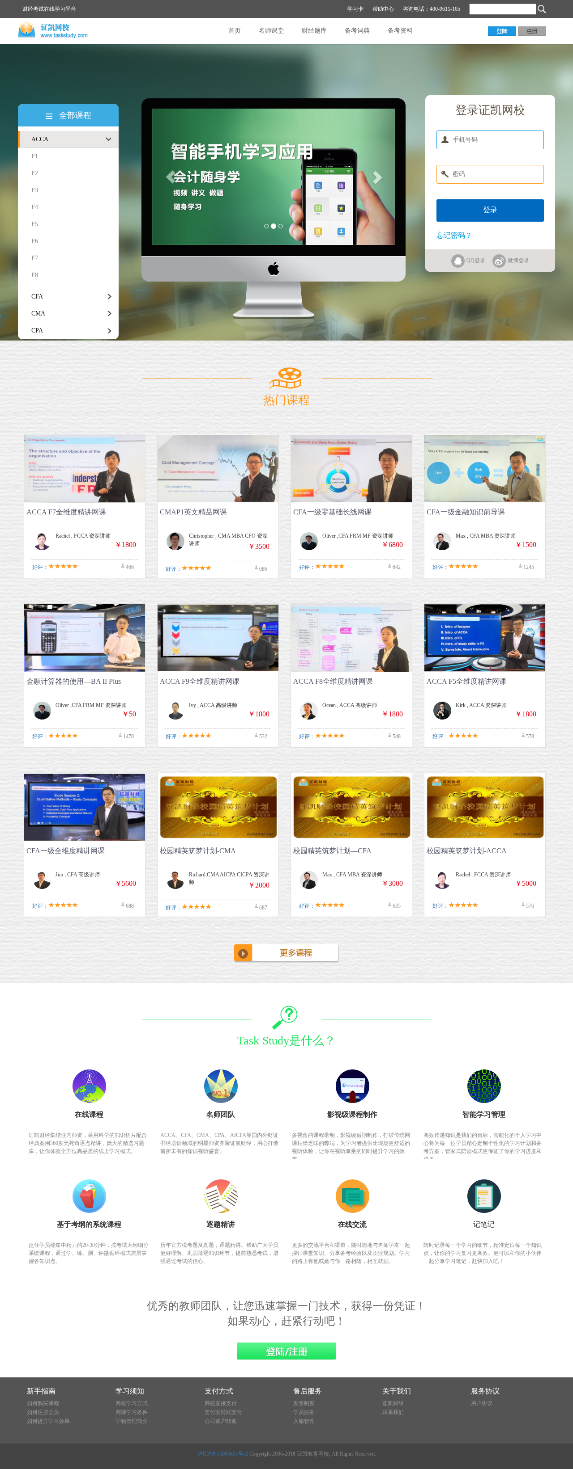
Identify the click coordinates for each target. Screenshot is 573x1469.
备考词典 (357, 30)
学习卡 (355, 9)
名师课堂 (271, 30)
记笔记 (484, 1224)
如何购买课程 (43, 1403)
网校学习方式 (131, 1403)
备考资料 (400, 30)
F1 (34, 156)
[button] (170, 177)
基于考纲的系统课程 (89, 1224)
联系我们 (393, 1412)
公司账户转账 (221, 1421)
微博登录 (518, 260)
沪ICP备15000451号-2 (222, 1454)
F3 (34, 190)
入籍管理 (304, 1421)
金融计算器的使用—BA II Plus (73, 681)
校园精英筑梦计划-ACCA (467, 850)
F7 (34, 258)
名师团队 (220, 1114)
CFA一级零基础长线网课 (332, 512)
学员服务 (304, 1412)
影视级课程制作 (352, 1114)
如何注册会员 (43, 1412)
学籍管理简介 (131, 1421)
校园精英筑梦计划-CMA (198, 850)
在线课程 (89, 1114)
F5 (34, 224)
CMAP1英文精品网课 (193, 512)
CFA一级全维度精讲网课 (65, 850)
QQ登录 (475, 260)
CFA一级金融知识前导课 (466, 512)
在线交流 (352, 1224)
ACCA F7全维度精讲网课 (66, 512)
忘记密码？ (454, 235)
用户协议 (481, 1403)
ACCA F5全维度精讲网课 (466, 681)
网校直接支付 (221, 1403)
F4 (34, 207)
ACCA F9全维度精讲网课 (199, 681)
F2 (34, 173)
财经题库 (314, 30)
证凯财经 (393, 1403)
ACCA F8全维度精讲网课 (333, 681)
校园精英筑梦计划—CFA (332, 850)
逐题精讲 (220, 1224)
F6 (34, 241)
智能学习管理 (483, 1114)
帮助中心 (383, 9)
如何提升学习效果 (48, 1421)
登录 (490, 210)
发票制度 (304, 1403)
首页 (234, 30)
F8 (34, 275)
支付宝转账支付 (223, 1412)
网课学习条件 (131, 1412)
